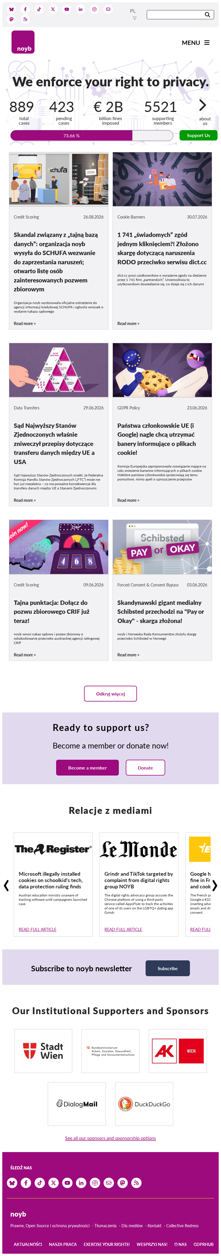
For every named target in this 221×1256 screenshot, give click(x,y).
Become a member (87, 767)
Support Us (198, 135)
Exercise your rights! (107, 1244)
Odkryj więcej (110, 693)
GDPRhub (204, 1244)
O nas (180, 1244)
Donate (145, 767)
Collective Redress (182, 1225)
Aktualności (28, 1244)
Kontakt (154, 1225)
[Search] (207, 15)
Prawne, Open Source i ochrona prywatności (49, 1225)
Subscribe (168, 968)
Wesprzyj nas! (152, 1244)
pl (133, 11)
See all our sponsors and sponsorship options (110, 1138)
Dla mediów (132, 1225)
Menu (191, 42)
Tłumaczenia (105, 1225)
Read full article (37, 929)
